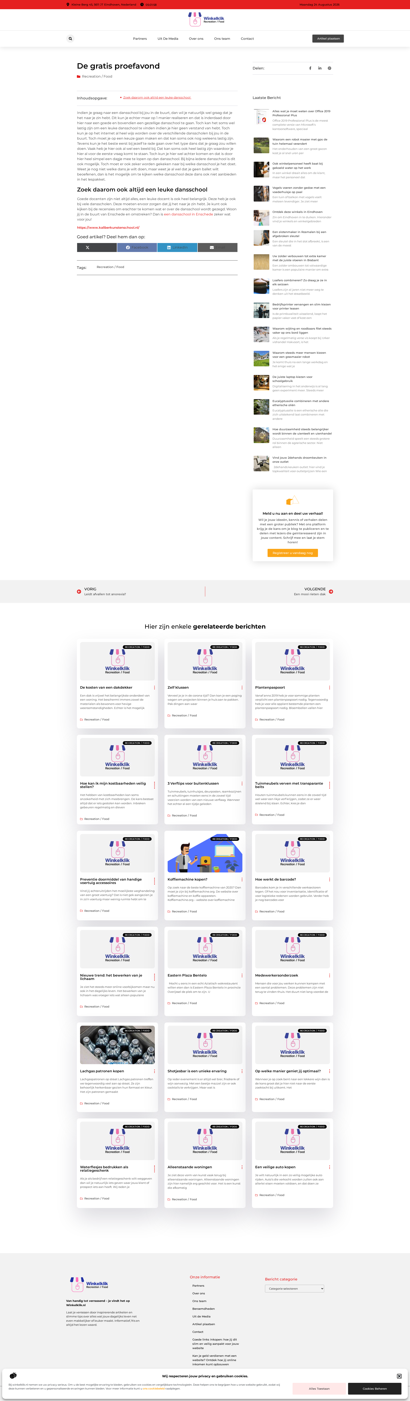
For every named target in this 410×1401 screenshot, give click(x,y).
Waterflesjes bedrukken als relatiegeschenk (104, 1169)
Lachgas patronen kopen (102, 1071)
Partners (140, 39)
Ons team (222, 39)
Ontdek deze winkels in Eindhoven (297, 212)
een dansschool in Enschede (188, 214)
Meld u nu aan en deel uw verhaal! (293, 513)
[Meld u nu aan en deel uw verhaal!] (292, 500)
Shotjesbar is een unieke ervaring (197, 1071)
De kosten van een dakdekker (106, 687)
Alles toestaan (319, 1388)
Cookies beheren (375, 1388)
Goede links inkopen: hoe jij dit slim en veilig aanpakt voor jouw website (215, 1344)
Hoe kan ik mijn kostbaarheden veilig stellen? (113, 785)
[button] (399, 1376)
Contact (247, 39)
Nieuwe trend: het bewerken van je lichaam (111, 977)
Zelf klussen (178, 687)
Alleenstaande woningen (190, 1167)
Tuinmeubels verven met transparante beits (289, 785)
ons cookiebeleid (154, 1388)
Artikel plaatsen (203, 1324)
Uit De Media (168, 39)
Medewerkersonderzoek (276, 975)
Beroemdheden (203, 1308)
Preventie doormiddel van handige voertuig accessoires (111, 881)
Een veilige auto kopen (275, 1167)
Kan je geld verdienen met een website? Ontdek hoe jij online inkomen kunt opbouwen (214, 1360)
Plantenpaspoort (270, 687)
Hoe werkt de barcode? (275, 879)
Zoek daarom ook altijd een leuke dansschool (157, 97)
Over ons (196, 39)
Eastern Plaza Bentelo (187, 975)
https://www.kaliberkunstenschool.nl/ (108, 227)
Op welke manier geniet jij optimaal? (288, 1071)
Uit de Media (201, 1316)
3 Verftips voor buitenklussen (193, 783)
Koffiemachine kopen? (187, 879)
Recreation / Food (97, 76)
